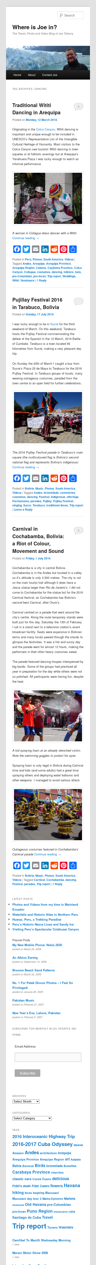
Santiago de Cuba (26, 1217)
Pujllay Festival (63, 501)
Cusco (46, 1179)
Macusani (52, 1193)
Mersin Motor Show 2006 (30, 1253)
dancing (57, 272)
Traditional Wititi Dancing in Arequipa (36, 108)
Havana (72, 1185)
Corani (36, 1179)
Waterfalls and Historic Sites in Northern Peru (45, 914)
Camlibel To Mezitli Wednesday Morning (41, 1240)
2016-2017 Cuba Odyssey (42, 1144)
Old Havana (35, 1204)
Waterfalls (66, 1227)
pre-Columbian (22, 276)
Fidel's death (21, 1186)
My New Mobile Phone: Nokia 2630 (37, 945)
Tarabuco (39, 505)
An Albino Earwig (25, 957)
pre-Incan (39, 276)
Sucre (54, 324)
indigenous (58, 497)
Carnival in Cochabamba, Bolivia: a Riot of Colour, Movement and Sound (38, 539)
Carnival (39, 880)
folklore (69, 272)
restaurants (61, 1211)
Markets (69, 1198)
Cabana (41, 268)
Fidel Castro (40, 1186)
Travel (47, 1217)
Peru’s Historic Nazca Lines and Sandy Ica (43, 924)
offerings (73, 497)
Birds (40, 1165)
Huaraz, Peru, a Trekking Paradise (36, 919)
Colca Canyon (45, 129)
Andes (27, 263)
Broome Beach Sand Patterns (33, 970)
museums (18, 1205)
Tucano (52, 1227)
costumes (43, 272)
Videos (69, 259)
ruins (72, 1211)
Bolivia (29, 488)
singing (17, 505)
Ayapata (76, 1159)
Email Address (25, 1046)
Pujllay (47, 501)
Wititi (15, 280)
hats (78, 272)
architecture (48, 1153)
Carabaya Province (31, 1172)
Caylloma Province (60, 268)
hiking (18, 1192)
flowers (56, 1185)
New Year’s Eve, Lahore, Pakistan (36, 1013)
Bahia (16, 1165)
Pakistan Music (23, 1000)
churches (57, 1172)
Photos (37, 259)
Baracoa (28, 1166)
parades (36, 501)
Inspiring (38, 1193)
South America (53, 259)
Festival (44, 497)
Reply (42, 280)
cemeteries (67, 492)
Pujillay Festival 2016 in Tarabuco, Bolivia (37, 303)
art (67, 1159)
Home (17, 75)
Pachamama (20, 501)
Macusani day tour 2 (26, 1199)
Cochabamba (55, 880)
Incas (28, 1193)
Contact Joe (49, 75)
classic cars (21, 1178)
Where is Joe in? (34, 27)
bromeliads (51, 492)
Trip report (54, 276)
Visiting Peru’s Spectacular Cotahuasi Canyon (45, 929)
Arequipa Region (23, 268)
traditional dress (57, 505)
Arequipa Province (58, 263)
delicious (60, 1178)
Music (39, 488)
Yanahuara (27, 280)
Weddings (68, 276)
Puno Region (40, 1211)
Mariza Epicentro (52, 1198)
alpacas (78, 1145)
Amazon (18, 1153)
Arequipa (39, 263)
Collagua (30, 272)
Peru (28, 259)
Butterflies (70, 1166)
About (31, 75)
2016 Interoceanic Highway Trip (43, 1136)
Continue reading (25, 238)
